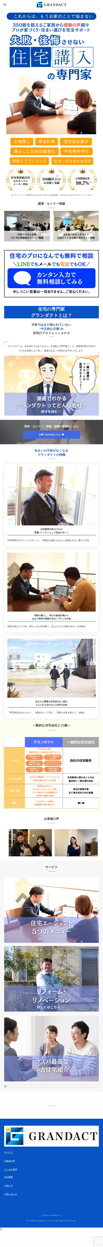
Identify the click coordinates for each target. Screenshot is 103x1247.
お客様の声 (9, 1161)
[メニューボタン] (4, 4)
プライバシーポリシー (51, 1215)
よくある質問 (10, 1169)
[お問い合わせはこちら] (51, 438)
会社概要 (8, 1177)
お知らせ (8, 1186)
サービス (8, 1152)
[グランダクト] (51, 4)
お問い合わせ (10, 1194)
